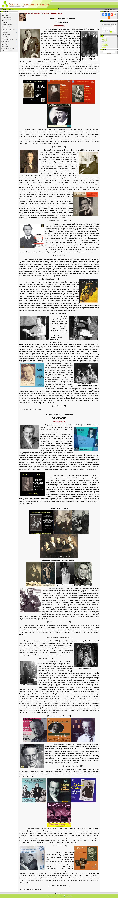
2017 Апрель (104, 43)
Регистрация (9, 9)
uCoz (63, 895)
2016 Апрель (104, 40)
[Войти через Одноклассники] (109, 17)
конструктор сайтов (55, 895)
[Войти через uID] (103, 14)
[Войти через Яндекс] (112, 14)
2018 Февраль (105, 45)
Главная (4, 9)
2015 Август (104, 39)
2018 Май (104, 46)
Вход (14, 9)
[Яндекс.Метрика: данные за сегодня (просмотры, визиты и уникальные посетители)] (68, 896)
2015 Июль (104, 37)
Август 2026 (109, 23)
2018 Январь (104, 44)
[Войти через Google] (115, 14)
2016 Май (104, 41)
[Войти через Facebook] (109, 14)
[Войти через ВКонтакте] (106, 14)
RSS (116, 9)
